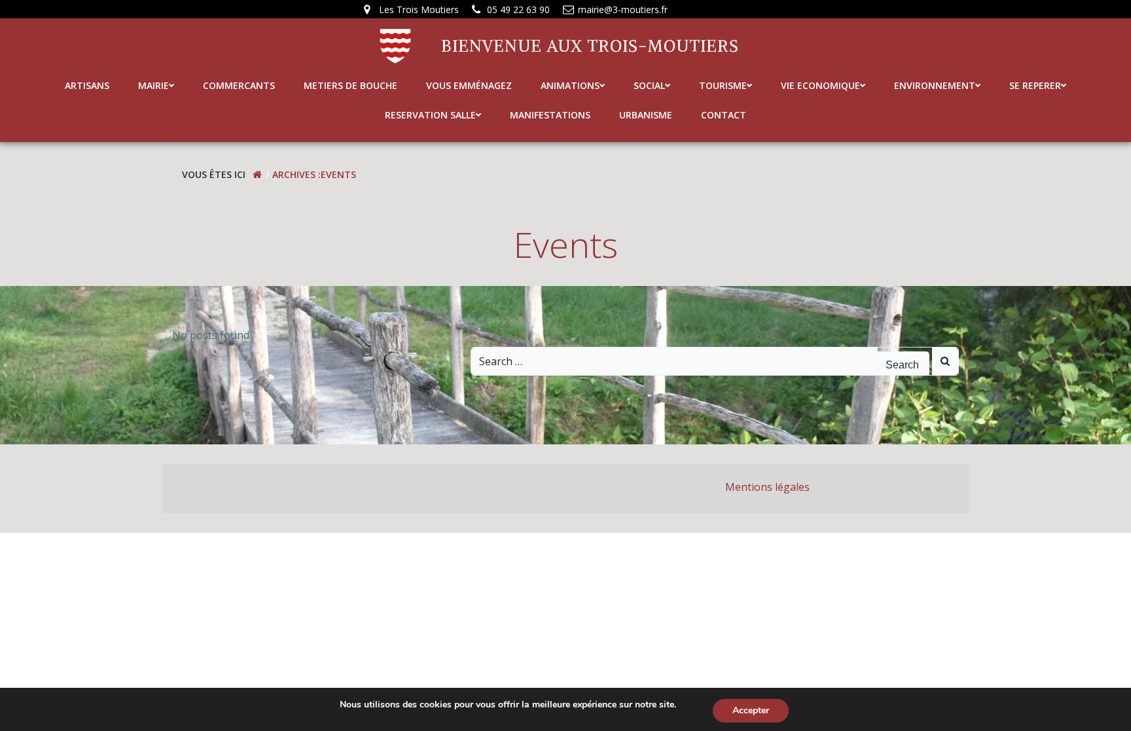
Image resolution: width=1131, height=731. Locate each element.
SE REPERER (1035, 85)
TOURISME (723, 85)
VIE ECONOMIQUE (820, 85)
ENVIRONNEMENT (934, 85)
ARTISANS (87, 85)
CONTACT (723, 115)
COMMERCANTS (239, 85)
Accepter (750, 710)
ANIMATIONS (570, 85)
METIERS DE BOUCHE (350, 85)
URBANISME (645, 115)
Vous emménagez (469, 85)
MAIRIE (153, 85)
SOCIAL (649, 85)
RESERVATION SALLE (430, 115)
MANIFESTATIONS (550, 115)
